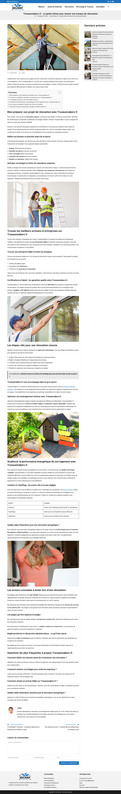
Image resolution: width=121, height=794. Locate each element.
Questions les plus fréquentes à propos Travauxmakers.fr (28, 106)
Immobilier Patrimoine (50, 787)
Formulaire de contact (86, 778)
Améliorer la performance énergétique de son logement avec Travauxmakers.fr (35, 102)
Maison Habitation (49, 778)
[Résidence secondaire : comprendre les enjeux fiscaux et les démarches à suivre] (87, 43)
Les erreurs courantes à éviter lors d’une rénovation (26, 104)
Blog (81, 783)
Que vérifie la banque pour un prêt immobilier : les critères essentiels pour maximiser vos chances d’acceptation (102, 75)
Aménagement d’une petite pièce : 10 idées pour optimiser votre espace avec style (102, 57)
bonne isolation (68, 490)
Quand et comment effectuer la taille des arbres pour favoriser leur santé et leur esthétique (102, 34)
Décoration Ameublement (51, 783)
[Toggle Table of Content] (58, 92)
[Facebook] (108, 1)
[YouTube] (113, 1)
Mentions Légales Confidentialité (89, 787)
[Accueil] (35, 16)
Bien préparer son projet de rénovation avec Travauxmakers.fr (30, 95)
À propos (82, 785)
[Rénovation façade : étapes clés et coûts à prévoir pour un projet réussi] (87, 50)
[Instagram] (111, 1)
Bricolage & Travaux (49, 785)
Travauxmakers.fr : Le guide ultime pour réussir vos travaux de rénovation (67, 16)
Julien (23, 73)
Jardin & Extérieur (49, 780)
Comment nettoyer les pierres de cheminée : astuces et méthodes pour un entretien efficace (102, 66)
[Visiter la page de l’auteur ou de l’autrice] (10, 710)
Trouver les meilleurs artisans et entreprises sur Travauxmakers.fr (31, 97)
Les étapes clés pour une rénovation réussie (24, 100)
